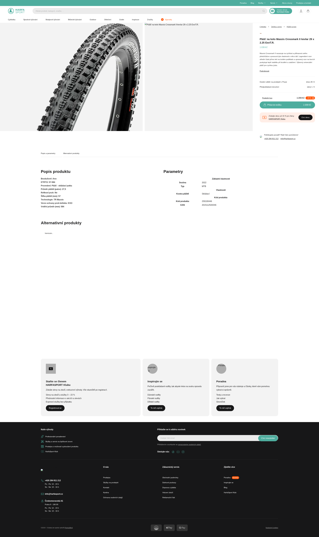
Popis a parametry (48, 153)
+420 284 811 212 (271, 139)
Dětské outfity (154, 402)
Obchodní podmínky (170, 478)
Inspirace (135, 20)
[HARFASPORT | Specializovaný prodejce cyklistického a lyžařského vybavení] (16, 11)
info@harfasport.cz (287, 139)
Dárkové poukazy (169, 483)
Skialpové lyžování (52, 20)
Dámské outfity (154, 395)
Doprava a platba (169, 488)
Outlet (121, 20)
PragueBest (69, 528)
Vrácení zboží (167, 492)
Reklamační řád (168, 497)
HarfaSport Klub (230, 492)
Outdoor (93, 20)
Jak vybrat (220, 398)
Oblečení (107, 20)
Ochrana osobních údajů (113, 497)
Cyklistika (11, 20)
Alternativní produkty (71, 153)
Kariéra (106, 492)
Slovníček (220, 402)
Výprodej (168, 20)
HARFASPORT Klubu (277, 119)
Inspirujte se (228, 483)
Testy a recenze (223, 395)
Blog (252, 3)
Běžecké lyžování (75, 20)
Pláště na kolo (291, 27)
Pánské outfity (154, 398)
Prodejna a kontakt (303, 3)
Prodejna (106, 478)
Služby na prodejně (110, 483)
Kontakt (106, 488)
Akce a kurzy (287, 3)
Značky (150, 20)
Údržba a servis (276, 27)
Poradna (243, 3)
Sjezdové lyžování (30, 20)
